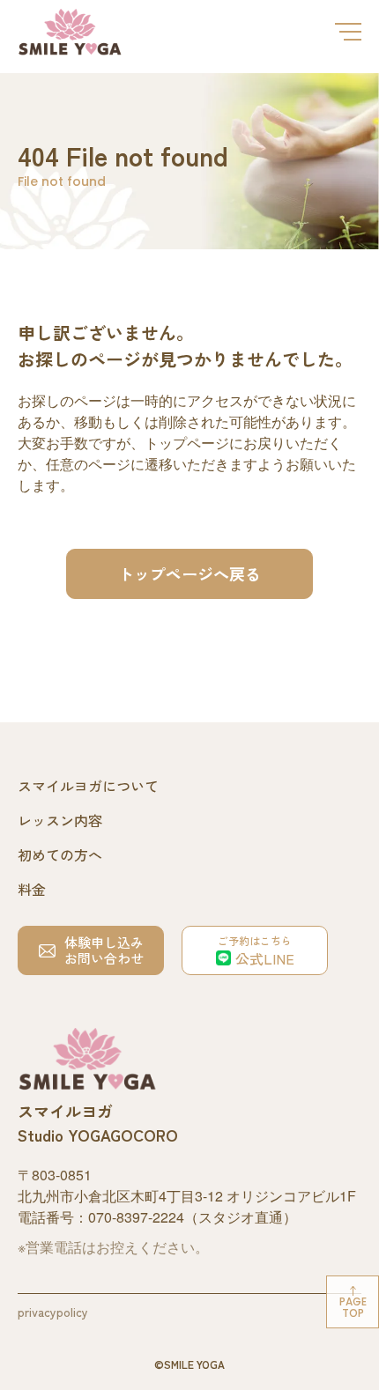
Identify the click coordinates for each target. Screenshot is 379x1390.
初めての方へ (60, 854)
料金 (32, 888)
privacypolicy (53, 1311)
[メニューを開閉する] (348, 32)
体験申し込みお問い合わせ (104, 950)
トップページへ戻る (189, 573)
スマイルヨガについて (88, 785)
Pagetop (353, 1307)
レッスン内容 (60, 820)
